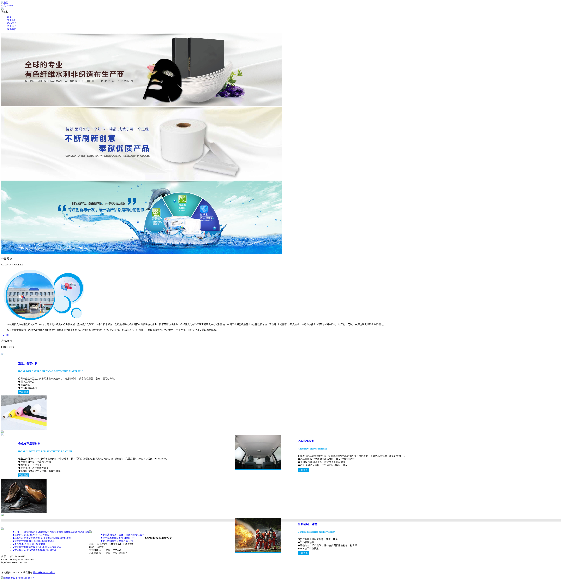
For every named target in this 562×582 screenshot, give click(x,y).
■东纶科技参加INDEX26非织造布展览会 (34, 541)
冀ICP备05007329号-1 (44, 572)
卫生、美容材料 (28, 363)
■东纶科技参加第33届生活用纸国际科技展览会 (37, 547)
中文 (3, 5)
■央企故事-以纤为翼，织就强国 (29, 544)
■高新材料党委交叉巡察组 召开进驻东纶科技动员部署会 (42, 538)
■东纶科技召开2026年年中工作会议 (31, 535)
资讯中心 (11, 26)
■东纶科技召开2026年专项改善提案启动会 (34, 550)
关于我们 (11, 20)
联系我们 (11, 29)
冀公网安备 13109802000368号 (19, 578)
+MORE (5, 335)
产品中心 (11, 23)
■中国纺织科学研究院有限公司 (117, 541)
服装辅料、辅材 (307, 524)
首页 (9, 17)
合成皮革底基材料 (29, 443)
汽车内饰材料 (306, 440)
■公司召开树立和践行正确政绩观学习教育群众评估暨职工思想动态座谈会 (51, 532)
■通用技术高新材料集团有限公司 (118, 538)
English (9, 5)
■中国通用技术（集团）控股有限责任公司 (123, 535)
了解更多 (23, 392)
